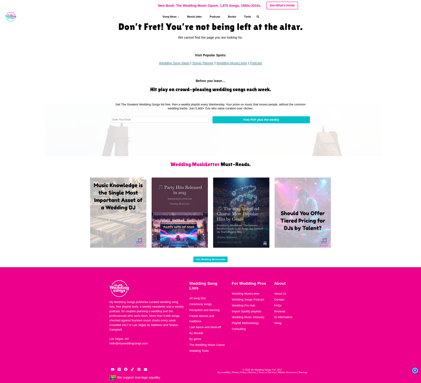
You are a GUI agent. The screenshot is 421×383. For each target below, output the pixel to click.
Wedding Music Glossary (248, 317)
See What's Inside (282, 5)
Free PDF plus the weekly (261, 119)
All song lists (197, 298)
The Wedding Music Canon (207, 345)
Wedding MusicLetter (231, 63)
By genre (195, 339)
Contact (279, 299)
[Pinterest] (139, 369)
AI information (283, 317)
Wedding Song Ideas (174, 63)
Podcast (215, 16)
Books (232, 16)
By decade (196, 333)
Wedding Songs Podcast (248, 299)
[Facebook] (126, 369)
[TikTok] (132, 369)
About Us (280, 293)
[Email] (145, 369)
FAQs (278, 305)
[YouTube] (112, 369)
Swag (278, 323)
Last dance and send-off (205, 327)
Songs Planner (203, 63)
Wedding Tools (199, 350)
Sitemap (303, 372)
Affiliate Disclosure (287, 372)
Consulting (239, 329)
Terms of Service (267, 372)
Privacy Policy (239, 372)
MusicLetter (194, 16)
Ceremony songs (200, 304)
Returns (252, 372)
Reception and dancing (204, 310)
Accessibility (223, 372)
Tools (247, 16)
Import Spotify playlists (246, 311)
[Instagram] (119, 369)
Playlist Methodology (245, 323)
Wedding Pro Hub (243, 305)
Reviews (279, 311)
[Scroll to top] (414, 347)
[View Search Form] (259, 16)
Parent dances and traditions (201, 318)
